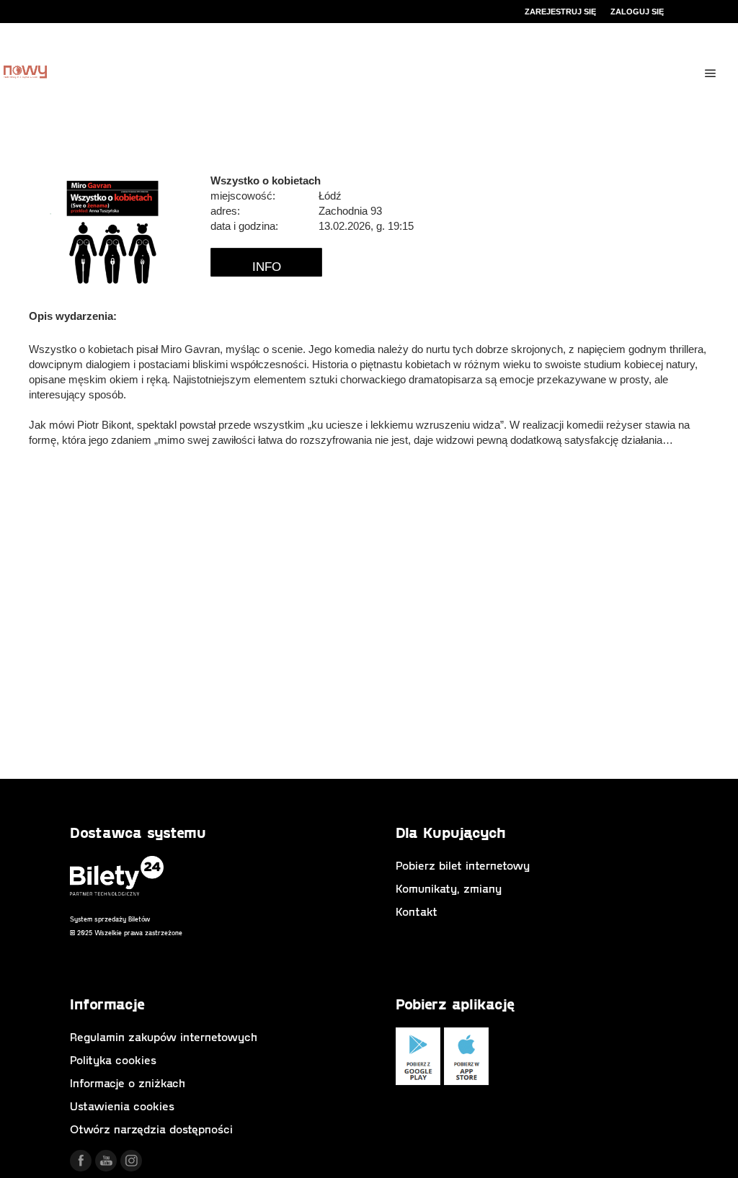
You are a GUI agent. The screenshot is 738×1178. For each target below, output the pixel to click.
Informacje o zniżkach (127, 1082)
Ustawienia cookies (122, 1105)
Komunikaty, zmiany (449, 888)
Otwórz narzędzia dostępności (151, 1128)
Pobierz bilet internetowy (463, 865)
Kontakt (416, 911)
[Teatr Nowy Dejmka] (25, 73)
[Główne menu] (711, 73)
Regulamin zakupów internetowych (163, 1036)
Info (266, 267)
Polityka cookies (113, 1059)
